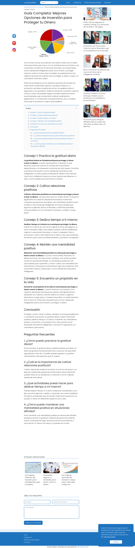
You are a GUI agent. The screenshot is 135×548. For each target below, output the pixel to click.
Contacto (107, 2)
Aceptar (116, 542)
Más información (109, 537)
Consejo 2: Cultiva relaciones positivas (43, 115)
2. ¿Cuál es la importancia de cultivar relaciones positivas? (54, 136)
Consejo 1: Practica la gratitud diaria (42, 112)
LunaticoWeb (30, 2)
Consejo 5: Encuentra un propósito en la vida (46, 124)
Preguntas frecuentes (38, 130)
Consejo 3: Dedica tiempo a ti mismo (43, 118)
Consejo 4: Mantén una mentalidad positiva (46, 121)
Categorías (77, 2)
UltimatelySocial (82, 547)
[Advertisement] (51, 440)
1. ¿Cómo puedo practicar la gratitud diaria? (48, 133)
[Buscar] (56, 2)
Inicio (68, 2)
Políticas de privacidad (92, 2)
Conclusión (34, 127)
